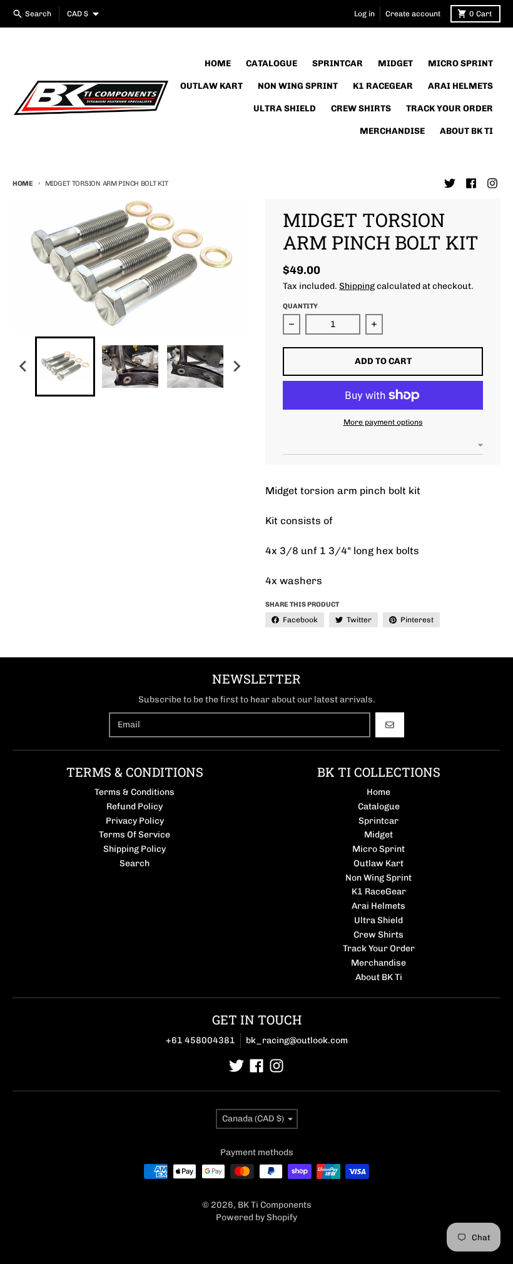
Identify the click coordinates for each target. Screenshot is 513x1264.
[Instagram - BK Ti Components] (492, 183)
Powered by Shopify (256, 1217)
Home (23, 183)
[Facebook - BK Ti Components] (471, 183)
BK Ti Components (275, 1205)
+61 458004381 (200, 1040)
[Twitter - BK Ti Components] (450, 183)
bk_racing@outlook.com (297, 1040)
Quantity (300, 306)
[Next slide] (236, 366)
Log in (364, 13)
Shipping (357, 286)
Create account (412, 13)
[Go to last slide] (24, 366)
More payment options (383, 422)
